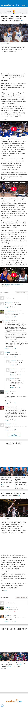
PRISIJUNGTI (24, 5)
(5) (15, 486)
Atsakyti (6, 307)
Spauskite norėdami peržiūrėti (11, 609)
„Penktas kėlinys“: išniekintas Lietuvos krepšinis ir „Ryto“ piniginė (6, 480)
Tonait (6, 391)
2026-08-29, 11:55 (5, 486)
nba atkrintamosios (18, 284)
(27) (2, 484)
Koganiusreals (14, 369)
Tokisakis (7, 407)
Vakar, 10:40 (3, 668)
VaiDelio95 (7, 424)
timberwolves (7, 284)
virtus (5, 590)
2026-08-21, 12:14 (19, 488)
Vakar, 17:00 (17, 666)
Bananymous (8, 302)
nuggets (12, 284)
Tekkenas (7, 320)
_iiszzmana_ (13, 360)
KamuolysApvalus (9, 311)
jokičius (7, 285)
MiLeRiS (7, 615)
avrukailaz (7, 352)
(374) (19, 664)
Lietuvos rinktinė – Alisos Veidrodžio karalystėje (7, 664)
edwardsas (3, 285)
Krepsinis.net (8, 43)
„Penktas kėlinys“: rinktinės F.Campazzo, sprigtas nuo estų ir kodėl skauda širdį (21, 481)
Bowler (12, 378)
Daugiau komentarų (14, 434)
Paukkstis (7, 607)
